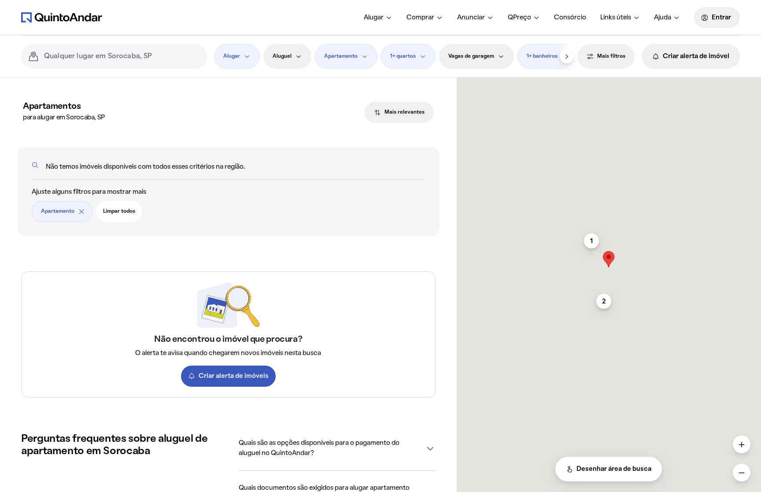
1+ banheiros (542, 56)
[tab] (399, 112)
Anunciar (471, 18)
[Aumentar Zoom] (741, 444)
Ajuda (662, 18)
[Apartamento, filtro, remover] (81, 211)
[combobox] (122, 56)
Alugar (374, 18)
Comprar (420, 18)
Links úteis (615, 18)
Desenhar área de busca (613, 469)
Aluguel (282, 56)
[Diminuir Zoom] (741, 472)
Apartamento (341, 56)
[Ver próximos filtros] (567, 56)
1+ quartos (403, 56)
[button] (337, 448)
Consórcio (570, 18)
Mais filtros (611, 56)
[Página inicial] (61, 17)
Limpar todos (119, 211)
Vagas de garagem (471, 56)
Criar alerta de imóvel (696, 56)
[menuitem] (378, 17)
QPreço (519, 18)
